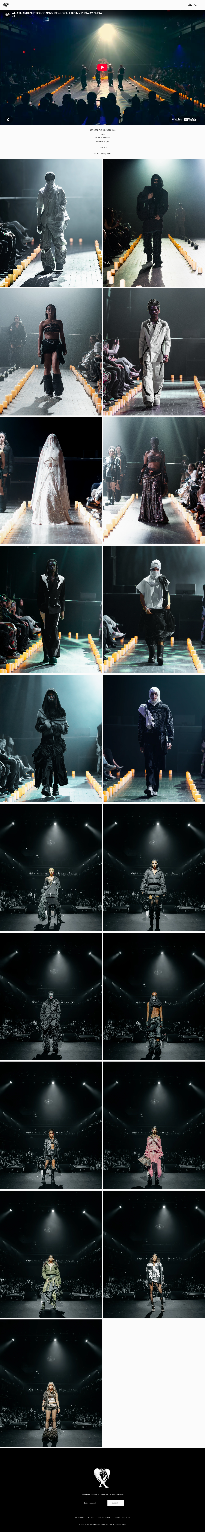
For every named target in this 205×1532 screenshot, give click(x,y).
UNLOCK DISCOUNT (102, 785)
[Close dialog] (123, 731)
